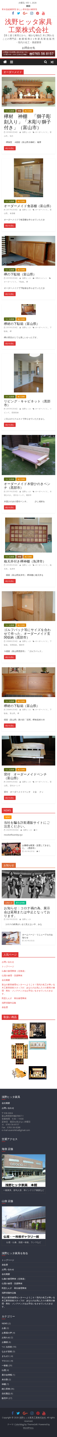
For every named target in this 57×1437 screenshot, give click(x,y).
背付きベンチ (18, 495)
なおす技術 (7, 1351)
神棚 (19, 111)
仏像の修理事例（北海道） (14, 971)
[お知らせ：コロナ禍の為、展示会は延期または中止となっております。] (28, 871)
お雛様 (5, 1342)
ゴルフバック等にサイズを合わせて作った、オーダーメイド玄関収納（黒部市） (27, 633)
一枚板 (5, 1365)
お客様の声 (7, 1332)
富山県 (12, 713)
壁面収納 (15, 412)
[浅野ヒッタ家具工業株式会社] (5, 62)
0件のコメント (41, 278)
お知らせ (8, 903)
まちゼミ (6, 1356)
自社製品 (6, 1393)
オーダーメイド (41, 132)
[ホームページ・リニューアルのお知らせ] (11, 933)
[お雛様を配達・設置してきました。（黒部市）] (11, 844)
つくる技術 (9, 111)
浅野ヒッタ (26, 132)
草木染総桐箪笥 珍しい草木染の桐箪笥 (19, 9)
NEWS (7, 817)
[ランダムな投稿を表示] (52, 62)
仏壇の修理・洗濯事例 (12, 975)
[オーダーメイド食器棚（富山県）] (28, 160)
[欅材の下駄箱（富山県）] (28, 306)
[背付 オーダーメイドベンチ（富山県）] (28, 737)
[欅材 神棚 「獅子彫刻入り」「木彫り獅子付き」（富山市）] (28, 78)
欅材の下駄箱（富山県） (21, 323)
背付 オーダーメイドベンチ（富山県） (25, 776)
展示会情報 (20, 903)
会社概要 (6, 980)
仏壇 (4, 1370)
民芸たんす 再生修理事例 (14, 998)
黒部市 (28, 495)
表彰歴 (5, 1007)
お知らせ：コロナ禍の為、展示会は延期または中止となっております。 (27, 912)
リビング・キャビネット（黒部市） (27, 403)
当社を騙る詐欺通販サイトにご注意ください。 (27, 824)
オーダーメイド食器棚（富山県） (28, 206)
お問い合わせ (8, 961)
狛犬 (11, 136)
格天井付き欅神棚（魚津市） (25, 561)
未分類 (5, 1379)
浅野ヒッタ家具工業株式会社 (28, 25)
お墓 (4, 1328)
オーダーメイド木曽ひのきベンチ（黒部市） (27, 485)
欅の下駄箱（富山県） (20, 274)
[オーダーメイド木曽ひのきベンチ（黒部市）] (28, 436)
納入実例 (28, 111)
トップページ (8, 966)
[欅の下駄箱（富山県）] (28, 237)
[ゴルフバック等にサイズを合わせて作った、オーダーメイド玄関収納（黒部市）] (28, 593)
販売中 (5, 1398)
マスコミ (6, 1360)
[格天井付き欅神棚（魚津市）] (28, 519)
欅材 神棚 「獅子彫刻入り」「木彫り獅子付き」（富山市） (27, 121)
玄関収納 (13, 645)
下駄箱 (21, 282)
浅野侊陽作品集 (9, 1002)
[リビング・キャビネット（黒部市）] (28, 355)
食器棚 (12, 213)
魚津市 (12, 569)
